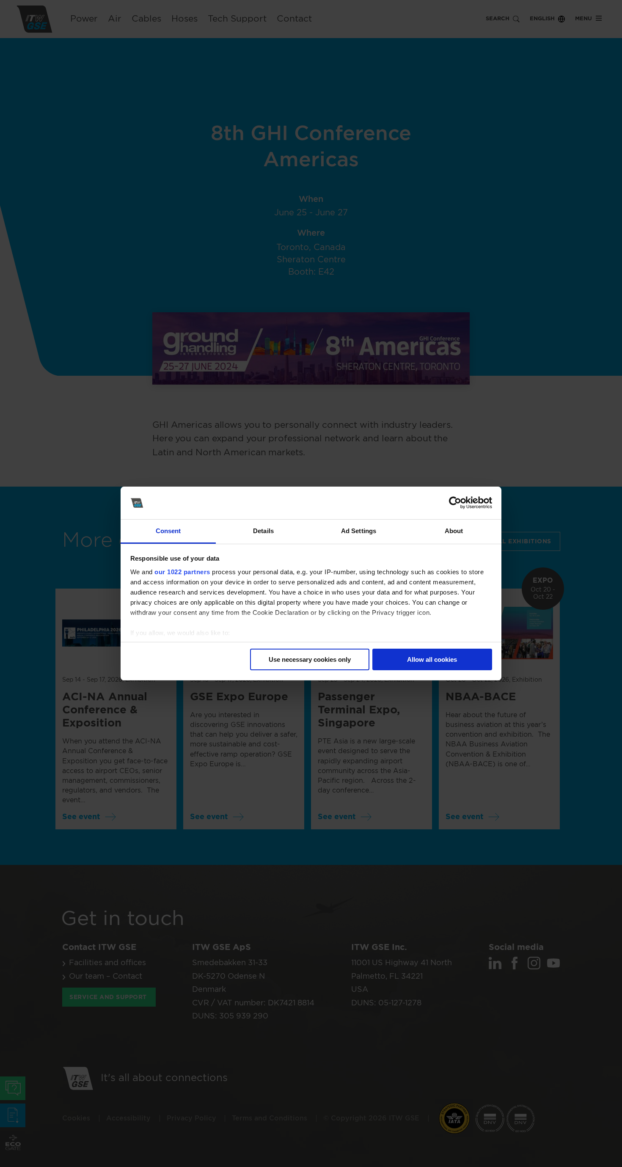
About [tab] (454, 530)
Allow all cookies (432, 659)
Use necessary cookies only (310, 659)
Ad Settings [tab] (358, 530)
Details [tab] (263, 530)
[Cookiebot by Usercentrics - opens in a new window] (455, 503)
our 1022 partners (182, 571)
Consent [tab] (168, 530)
